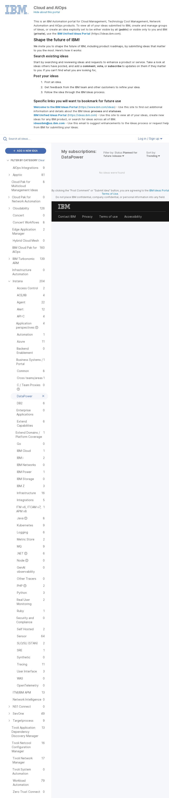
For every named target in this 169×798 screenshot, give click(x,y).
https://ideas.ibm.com (82, 115)
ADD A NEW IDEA (27, 150)
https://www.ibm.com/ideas (97, 107)
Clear (41, 160)
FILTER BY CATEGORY (24, 160)
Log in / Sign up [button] (149, 138)
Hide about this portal (47, 12)
